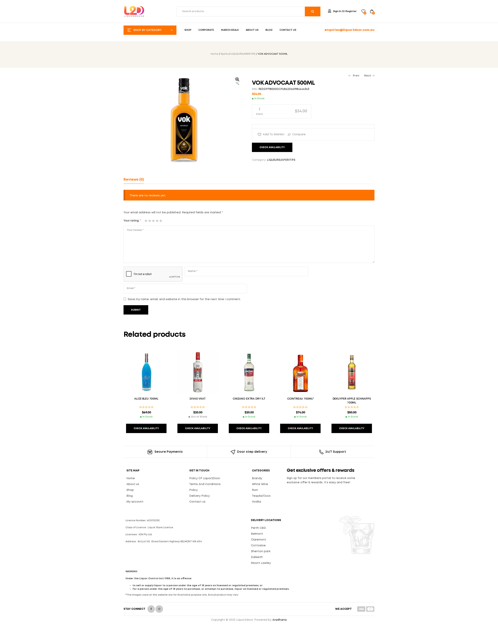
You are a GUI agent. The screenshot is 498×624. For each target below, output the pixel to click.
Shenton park (260, 551)
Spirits (225, 54)
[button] (237, 81)
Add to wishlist (273, 134)
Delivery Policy (199, 496)
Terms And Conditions (205, 484)
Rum (255, 490)
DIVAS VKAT (198, 399)
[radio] (281, 111)
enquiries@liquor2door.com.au (349, 30)
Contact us (197, 502)
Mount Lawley (261, 563)
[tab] (134, 180)
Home (214, 54)
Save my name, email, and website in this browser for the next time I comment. (184, 299)
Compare (299, 134)
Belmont (257, 534)
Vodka (256, 502)
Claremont (258, 540)
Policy (193, 490)
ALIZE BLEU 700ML (146, 399)
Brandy (257, 478)
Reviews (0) (134, 179)
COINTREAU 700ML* (300, 399)
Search (312, 11)
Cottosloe (258, 545)
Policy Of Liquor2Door (204, 478)
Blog (129, 496)
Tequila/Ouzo (261, 496)
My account (134, 502)
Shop (130, 490)
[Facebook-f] (151, 609)
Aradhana (279, 620)
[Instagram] (159, 609)
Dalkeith (257, 557)
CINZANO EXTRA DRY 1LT (249, 399)
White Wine (260, 484)
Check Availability (272, 147)
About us (132, 484)
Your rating (132, 221)
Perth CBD (258, 528)
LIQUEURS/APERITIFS (243, 54)
